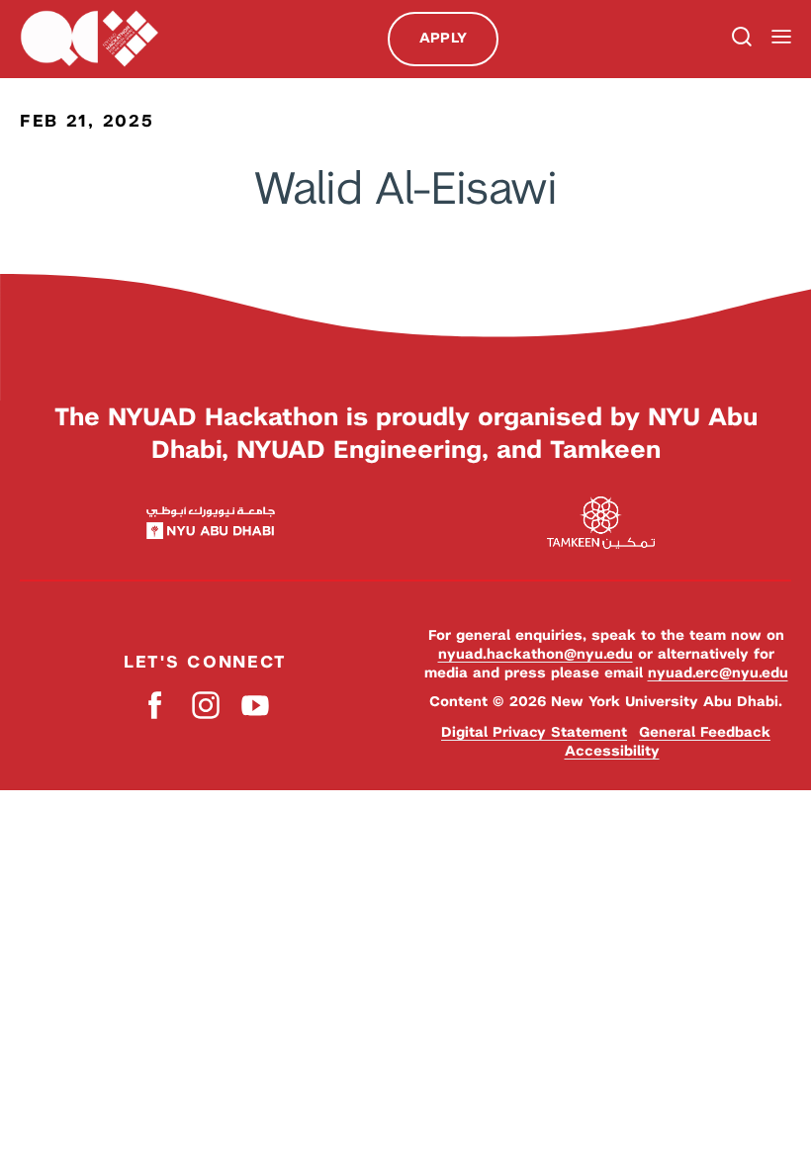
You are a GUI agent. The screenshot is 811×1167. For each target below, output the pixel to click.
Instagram (205, 705)
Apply (443, 37)
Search (740, 39)
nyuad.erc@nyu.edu (718, 672)
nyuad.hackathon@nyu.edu (535, 654)
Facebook (155, 705)
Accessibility (612, 751)
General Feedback (704, 732)
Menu (781, 37)
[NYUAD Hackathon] (89, 39)
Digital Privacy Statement (534, 732)
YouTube (254, 705)
